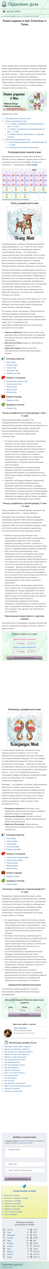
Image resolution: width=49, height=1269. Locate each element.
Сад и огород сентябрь (13, 1211)
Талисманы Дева (12, 846)
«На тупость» (9, 1080)
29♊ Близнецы (6, 197)
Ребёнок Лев (11, 392)
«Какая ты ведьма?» (12, 1070)
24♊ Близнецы (25, 189)
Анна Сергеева (20, 1028)
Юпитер (10, 1243)
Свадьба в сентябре (12, 1209)
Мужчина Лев (11, 387)
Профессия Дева (12, 876)
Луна (9, 1232)
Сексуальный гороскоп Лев (16, 381)
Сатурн (9, 1246)
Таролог (36, 16)
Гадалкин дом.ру (12, 1264)
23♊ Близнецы (16, 189)
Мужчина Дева (12, 863)
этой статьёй (32, 165)
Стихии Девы (11, 844)
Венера (10, 1238)
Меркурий (11, 1235)
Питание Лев (11, 408)
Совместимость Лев (14, 384)
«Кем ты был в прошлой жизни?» (18, 1086)
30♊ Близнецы (16, 197)
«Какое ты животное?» (13, 1091)
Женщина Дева (12, 865)
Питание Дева (11, 884)
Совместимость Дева (14, 860)
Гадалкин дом (23, 4)
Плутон (10, 1254)
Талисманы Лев (12, 370)
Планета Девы (11, 841)
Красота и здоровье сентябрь (16, 1198)
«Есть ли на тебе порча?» (14, 1072)
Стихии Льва (11, 368)
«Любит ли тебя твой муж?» (15, 1057)
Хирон (9, 1257)
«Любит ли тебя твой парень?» (16, 1054)
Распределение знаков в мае (17, 118)
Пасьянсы (27, 16)
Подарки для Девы (13, 849)
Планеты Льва (11, 365)
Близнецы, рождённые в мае (17, 139)
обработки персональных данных (22, 1143)
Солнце (10, 1229)
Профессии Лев (12, 400)
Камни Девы (11, 838)
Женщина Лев (11, 389)
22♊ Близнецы (6, 189)
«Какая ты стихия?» (12, 1088)
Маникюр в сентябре (12, 1203)
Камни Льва (10, 362)
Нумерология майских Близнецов (23, 147)
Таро (19, 16)
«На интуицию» (10, 1078)
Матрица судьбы (8, 16)
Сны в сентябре (10, 1214)
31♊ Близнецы (25, 197)
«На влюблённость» (12, 1062)
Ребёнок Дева (11, 868)
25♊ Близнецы (34, 189)
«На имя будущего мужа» (14, 1065)
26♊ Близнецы (43, 189)
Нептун (10, 1251)
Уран (9, 1249)
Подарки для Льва (13, 373)
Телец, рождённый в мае (15, 121)
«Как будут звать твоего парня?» (17, 1046)
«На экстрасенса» (11, 1075)
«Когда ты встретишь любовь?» (17, 1049)
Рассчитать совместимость (24, 657)
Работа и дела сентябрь (14, 1206)
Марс (9, 1240)
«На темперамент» (11, 1067)
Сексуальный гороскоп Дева (17, 857)
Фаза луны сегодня (11, 1195)
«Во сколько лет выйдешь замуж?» (18, 1052)
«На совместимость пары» (15, 1059)
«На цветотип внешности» (15, 1083)
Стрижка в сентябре (12, 1201)
